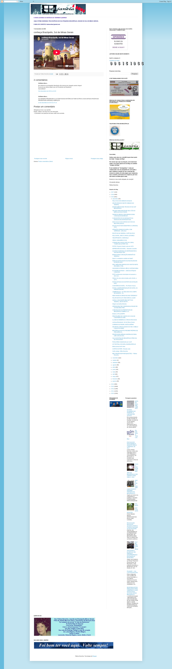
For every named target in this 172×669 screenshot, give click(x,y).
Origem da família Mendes (119, 304)
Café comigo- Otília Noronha (120, 351)
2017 (112, 192)
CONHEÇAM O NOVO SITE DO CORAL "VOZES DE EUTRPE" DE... (123, 243)
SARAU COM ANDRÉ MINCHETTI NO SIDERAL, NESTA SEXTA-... (122, 300)
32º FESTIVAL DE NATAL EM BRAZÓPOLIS (124, 344)
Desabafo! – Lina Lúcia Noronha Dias (132, 572)
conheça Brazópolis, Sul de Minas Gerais (123, 322)
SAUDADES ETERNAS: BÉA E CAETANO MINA (125, 268)
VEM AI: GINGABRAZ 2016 (119, 240)
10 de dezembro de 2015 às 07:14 (47, 102)
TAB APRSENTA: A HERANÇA (120, 238)
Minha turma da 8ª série (118, 346)
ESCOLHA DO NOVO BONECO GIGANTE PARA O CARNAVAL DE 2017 (132, 445)
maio (114, 372)
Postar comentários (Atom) (45, 161)
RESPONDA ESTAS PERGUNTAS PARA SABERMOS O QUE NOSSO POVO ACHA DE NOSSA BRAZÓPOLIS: (132, 591)
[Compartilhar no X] (64, 74)
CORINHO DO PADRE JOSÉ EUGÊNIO (123, 324)
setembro (115, 362)
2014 (112, 384)
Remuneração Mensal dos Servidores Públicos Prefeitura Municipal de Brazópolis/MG (132, 525)
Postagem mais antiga (97, 158)
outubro (115, 360)
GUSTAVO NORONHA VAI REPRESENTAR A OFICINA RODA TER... (124, 251)
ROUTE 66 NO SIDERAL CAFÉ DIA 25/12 (123, 233)
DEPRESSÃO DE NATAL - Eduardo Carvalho (124, 248)
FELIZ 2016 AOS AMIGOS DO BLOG (122, 201)
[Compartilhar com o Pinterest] (68, 74)
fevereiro (115, 379)
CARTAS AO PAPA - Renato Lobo (121, 349)
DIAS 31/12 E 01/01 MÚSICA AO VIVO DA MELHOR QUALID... (123, 222)
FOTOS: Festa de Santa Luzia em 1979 (122, 246)
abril (114, 374)
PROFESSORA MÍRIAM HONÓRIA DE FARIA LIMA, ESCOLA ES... (124, 335)
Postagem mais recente (40, 158)
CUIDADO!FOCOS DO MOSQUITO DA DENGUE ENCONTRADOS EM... (122, 218)
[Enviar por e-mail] (60, 74)
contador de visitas (114, 60)
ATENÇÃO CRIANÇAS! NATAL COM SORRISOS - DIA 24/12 (122, 230)
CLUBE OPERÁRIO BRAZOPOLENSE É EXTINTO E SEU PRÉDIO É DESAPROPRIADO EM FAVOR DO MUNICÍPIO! (132, 549)
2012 (112, 388)
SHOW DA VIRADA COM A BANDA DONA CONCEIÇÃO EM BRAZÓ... (123, 215)
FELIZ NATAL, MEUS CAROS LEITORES (123, 235)
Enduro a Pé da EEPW (118, 314)
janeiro (115, 381)
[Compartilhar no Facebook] (66, 74)
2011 (112, 391)
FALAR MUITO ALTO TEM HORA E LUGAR (123, 298)
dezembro (115, 198)
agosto (115, 365)
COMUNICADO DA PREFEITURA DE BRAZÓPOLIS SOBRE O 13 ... (122, 310)
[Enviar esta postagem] (56, 74)
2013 (112, 386)
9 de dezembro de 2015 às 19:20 (47, 91)
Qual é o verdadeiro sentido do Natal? (122, 258)
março (114, 376)
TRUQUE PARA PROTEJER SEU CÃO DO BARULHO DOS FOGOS (123, 211)
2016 (112, 194)
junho (114, 369)
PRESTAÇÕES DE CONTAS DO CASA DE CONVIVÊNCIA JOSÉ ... (123, 316)
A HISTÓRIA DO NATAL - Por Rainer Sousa (124, 285)
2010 (112, 393)
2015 (112, 196)
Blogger (94, 656)
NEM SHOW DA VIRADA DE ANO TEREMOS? (124, 295)
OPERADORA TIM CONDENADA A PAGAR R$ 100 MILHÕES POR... (124, 307)
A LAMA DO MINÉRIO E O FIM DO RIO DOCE (124, 320)
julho (114, 367)
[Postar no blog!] (62, 74)
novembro (115, 358)
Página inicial (69, 158)
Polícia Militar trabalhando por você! (122, 342)
